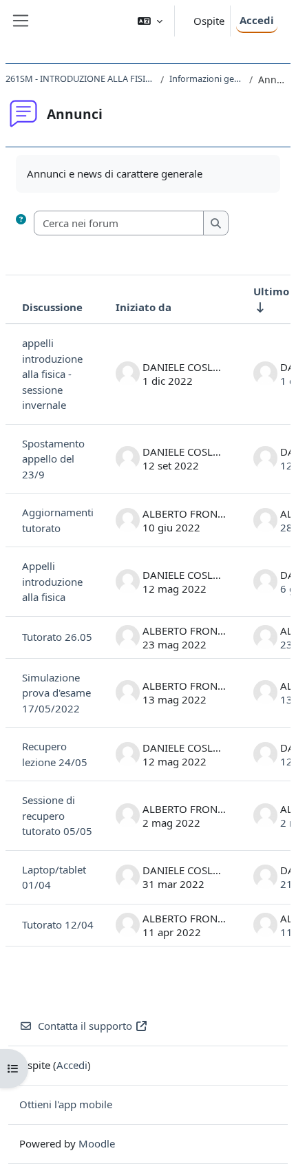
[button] (150, 21)
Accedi (257, 20)
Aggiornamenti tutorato (58, 520)
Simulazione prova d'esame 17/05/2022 (56, 692)
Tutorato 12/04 (58, 924)
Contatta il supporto (85, 1026)
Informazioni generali (206, 78)
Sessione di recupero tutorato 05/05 (57, 815)
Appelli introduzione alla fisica (52, 581)
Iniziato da (143, 307)
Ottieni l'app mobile (65, 1104)
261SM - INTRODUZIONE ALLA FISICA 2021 (80, 78)
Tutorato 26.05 (57, 637)
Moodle (96, 1143)
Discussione (52, 307)
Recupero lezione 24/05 (54, 754)
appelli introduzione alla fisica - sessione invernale (52, 374)
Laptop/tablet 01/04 (54, 877)
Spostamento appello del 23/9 (53, 458)
